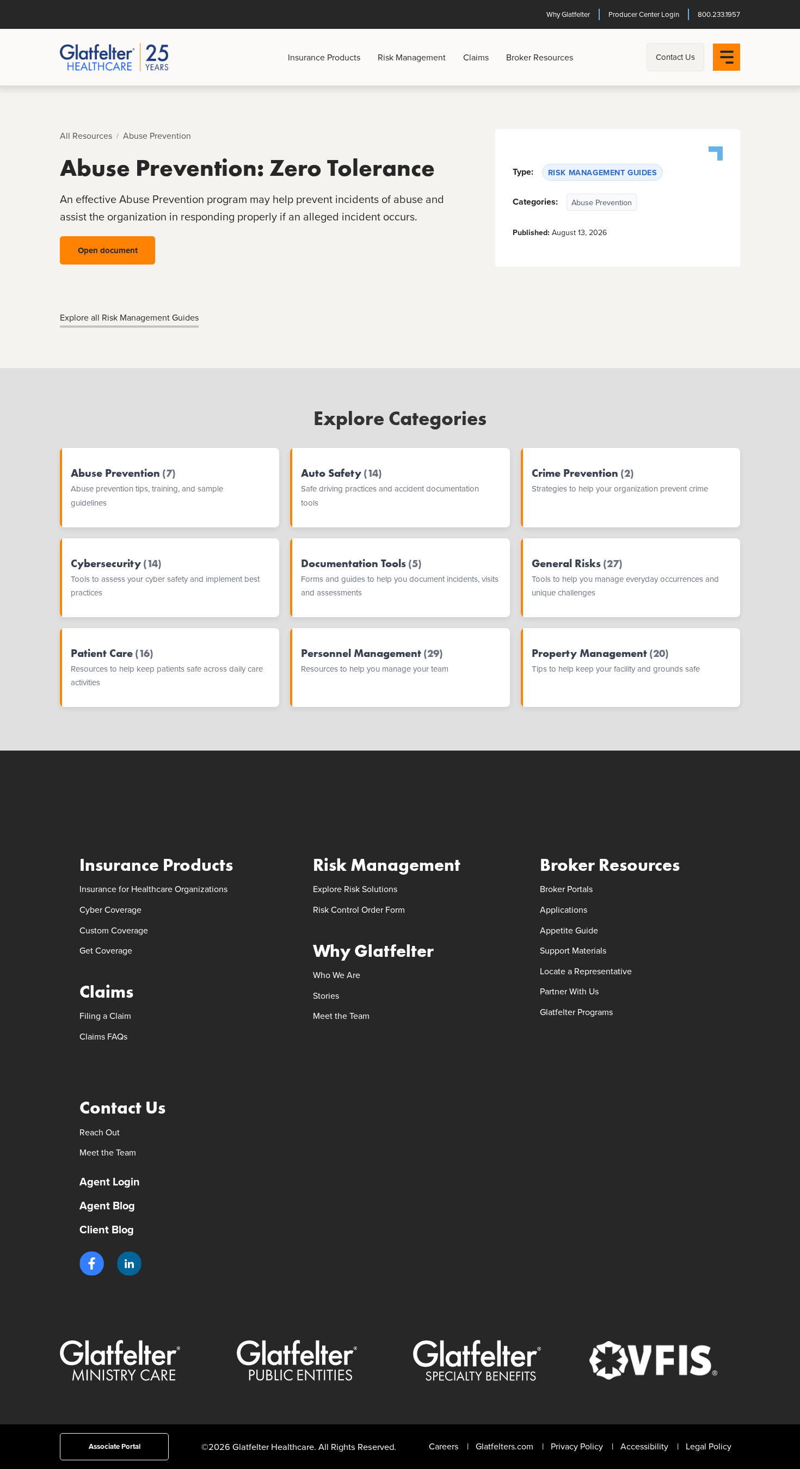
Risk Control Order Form (359, 909)
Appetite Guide (569, 930)
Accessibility (644, 1446)
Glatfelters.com (504, 1446)
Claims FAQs (103, 1036)
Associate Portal (114, 1446)
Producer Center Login (643, 14)
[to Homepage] (137, 57)
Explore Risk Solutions (355, 889)
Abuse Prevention (157, 136)
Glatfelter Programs (576, 1012)
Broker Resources (539, 57)
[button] (91, 1263)
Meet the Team (341, 1016)
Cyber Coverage (110, 909)
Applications (563, 909)
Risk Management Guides (602, 172)
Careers (443, 1446)
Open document (108, 250)
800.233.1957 (719, 14)
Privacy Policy (577, 1446)
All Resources (86, 136)
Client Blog (106, 1229)
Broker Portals (566, 889)
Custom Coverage (113, 930)
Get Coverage (105, 950)
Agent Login (109, 1181)
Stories (326, 995)
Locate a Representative (586, 971)
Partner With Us (569, 991)
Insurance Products (324, 57)
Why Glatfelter (568, 14)
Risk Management (412, 57)
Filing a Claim (105, 1016)
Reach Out (99, 1132)
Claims (476, 57)
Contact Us (675, 57)
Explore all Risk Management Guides (129, 317)
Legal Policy (708, 1446)
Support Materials (573, 950)
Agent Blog (107, 1205)
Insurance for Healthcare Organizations (153, 889)
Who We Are (336, 975)
